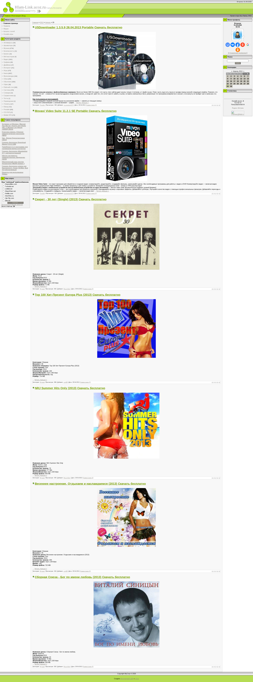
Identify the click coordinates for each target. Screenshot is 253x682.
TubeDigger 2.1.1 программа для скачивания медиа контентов (15, 148)
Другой (7, 200)
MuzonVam (67, 289)
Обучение (7, 82)
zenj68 (65, 382)
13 (244, 79)
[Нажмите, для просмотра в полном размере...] (126, 89)
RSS (250, 16)
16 (231, 81)
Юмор (6, 107)
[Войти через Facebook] (237, 45)
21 (248, 81)
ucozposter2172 (68, 105)
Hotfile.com (9, 193)
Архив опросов (17, 204)
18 (238, 81)
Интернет (7, 68)
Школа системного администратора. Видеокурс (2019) (13, 157)
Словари (7, 93)
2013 (41, 22)
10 (234, 79)
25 (238, 84)
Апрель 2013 (237, 71)
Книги (6, 73)
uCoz (137, 679)
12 (241, 79)
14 (248, 79)
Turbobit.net (9, 186)
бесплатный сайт (127, 679)
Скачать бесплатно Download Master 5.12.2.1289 (14, 143)
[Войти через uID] (227, 45)
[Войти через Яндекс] (242, 45)
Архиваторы (8, 45)
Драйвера (7, 65)
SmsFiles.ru (9, 196)
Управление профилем (237, 53)
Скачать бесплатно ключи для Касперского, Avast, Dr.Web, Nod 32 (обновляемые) (15, 168)
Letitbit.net (8, 189)
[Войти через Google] (247, 44)
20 (244, 81)
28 (248, 84)
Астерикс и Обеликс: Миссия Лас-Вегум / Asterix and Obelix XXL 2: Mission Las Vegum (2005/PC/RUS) (14, 126)
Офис (6, 84)
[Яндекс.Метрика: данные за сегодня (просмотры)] (238, 108)
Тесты (6, 98)
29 (228, 86)
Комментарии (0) (91, 105)
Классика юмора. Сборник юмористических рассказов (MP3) (13, 133)
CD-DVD (7, 112)
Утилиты (7, 104)
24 (234, 84)
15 (228, 81)
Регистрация (16, 16)
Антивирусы (8, 43)
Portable (7, 109)
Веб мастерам (9, 56)
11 (238, 79)
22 (228, 84)
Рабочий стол (9, 87)
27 (244, 84)
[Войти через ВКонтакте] (232, 45)
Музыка (6, 48)
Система (7, 90)
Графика (7, 62)
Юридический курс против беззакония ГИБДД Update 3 (13, 162)
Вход (23, 16)
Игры (5, 70)
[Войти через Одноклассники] (238, 50)
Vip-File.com (9, 198)
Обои (6, 79)
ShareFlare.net (10, 191)
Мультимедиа (9, 76)
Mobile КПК (8, 115)
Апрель (48, 22)
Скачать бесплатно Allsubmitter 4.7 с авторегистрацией (14, 152)
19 (241, 81)
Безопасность (9, 51)
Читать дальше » (82, 102)
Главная (7, 16)
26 (241, 84)
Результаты (6, 204)
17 (234, 81)
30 (231, 86)
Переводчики (8, 101)
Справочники (8, 95)
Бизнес (6, 54)
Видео (6, 59)
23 (231, 84)
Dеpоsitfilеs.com (11, 184)
